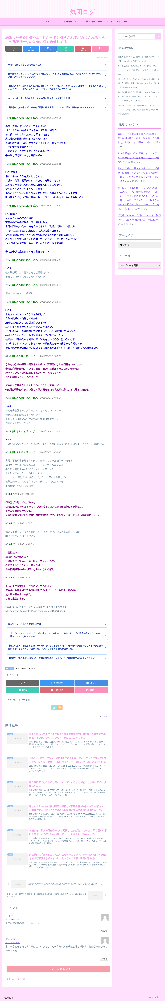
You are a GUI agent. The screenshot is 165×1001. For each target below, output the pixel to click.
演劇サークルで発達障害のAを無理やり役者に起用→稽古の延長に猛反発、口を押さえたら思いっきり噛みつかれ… (139, 138)
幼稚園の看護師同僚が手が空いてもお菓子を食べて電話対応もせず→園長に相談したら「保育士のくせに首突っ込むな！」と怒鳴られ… (138, 96)
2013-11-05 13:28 (12, 919)
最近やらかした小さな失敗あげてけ (24, 65)
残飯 (24, 668)
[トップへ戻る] (161, 997)
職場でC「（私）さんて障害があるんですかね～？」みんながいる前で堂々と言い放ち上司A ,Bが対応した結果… (138, 109)
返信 (105, 931)
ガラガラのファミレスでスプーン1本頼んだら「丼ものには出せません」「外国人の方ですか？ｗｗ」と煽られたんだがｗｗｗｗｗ (55, 75)
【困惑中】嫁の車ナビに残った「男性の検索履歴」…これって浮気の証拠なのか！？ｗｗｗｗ (51, 107)
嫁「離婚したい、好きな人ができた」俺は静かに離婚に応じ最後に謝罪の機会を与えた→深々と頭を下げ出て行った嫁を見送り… (138, 83)
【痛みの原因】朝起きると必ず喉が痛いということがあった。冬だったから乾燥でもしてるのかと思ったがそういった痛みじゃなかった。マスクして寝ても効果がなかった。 (55, 87)
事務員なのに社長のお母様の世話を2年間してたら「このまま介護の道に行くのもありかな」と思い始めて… (138, 70)
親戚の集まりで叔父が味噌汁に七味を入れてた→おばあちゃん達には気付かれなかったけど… (138, 59)
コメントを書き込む (58, 969)
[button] (100, 49)
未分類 (10, 668)
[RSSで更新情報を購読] (60, 707)
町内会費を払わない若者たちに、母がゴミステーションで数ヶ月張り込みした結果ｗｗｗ (138, 157)
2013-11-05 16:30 (12, 943)
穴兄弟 (32, 668)
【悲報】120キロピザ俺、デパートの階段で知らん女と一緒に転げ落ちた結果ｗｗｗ (139, 219)
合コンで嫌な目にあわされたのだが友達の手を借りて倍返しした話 (39, 98)
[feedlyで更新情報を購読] (54, 707)
